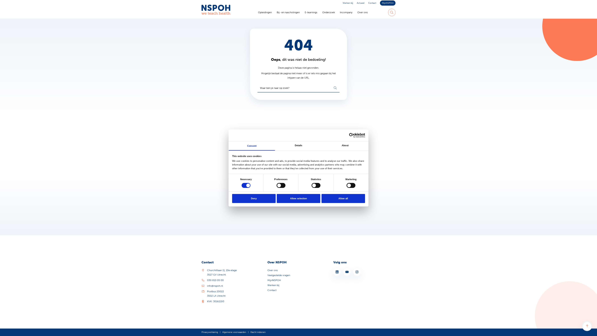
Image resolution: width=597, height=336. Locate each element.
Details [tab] (298, 145)
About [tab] (345, 145)
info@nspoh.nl (215, 285)
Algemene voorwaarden (234, 332)
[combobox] (298, 88)
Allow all (343, 198)
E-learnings (311, 12)
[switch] (281, 185)
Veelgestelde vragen (278, 275)
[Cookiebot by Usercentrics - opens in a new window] (351, 135)
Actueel (360, 3)
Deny (254, 198)
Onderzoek (328, 12)
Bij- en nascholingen (288, 12)
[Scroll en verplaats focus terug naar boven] (587, 326)
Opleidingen (265, 12)
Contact (372, 3)
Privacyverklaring (209, 332)
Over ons (362, 12)
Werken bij (348, 3)
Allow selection (298, 198)
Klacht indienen (258, 332)
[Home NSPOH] (215, 12)
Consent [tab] (252, 146)
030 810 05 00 (215, 280)
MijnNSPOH (388, 3)
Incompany (346, 12)
